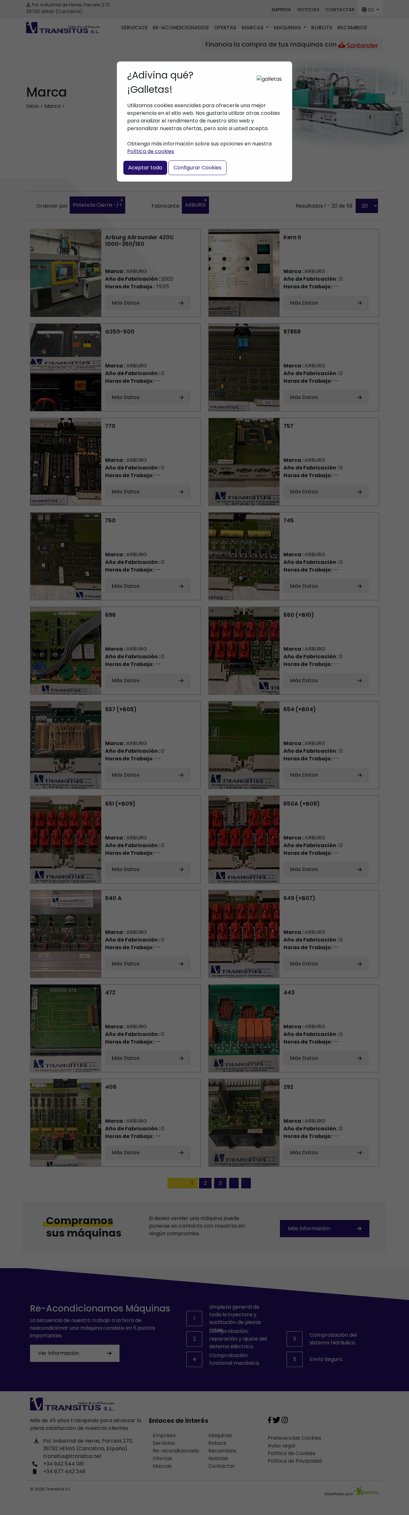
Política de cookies (150, 151)
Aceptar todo (145, 167)
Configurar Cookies (197, 167)
